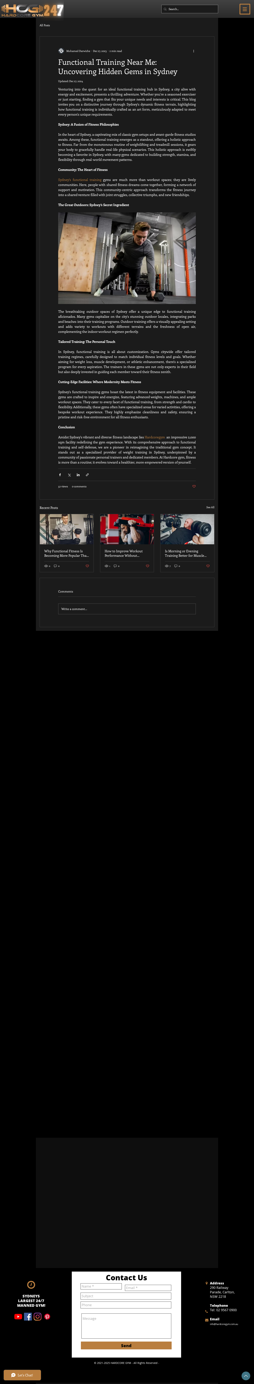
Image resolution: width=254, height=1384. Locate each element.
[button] (244, 9)
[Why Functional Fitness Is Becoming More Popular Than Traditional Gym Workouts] (67, 529)
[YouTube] (18, 1317)
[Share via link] (87, 475)
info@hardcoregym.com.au (224, 1324)
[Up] (246, 1376)
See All (210, 507)
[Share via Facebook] (60, 475)
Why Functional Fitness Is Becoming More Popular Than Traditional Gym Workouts (66, 553)
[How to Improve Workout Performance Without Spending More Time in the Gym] (127, 529)
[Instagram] (37, 1317)
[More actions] (193, 51)
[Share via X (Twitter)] (69, 475)
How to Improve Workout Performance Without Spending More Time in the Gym (125, 553)
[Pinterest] (47, 1317)
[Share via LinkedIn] (78, 475)
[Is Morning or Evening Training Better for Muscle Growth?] (187, 529)
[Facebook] (28, 1317)
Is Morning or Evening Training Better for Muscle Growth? (184, 553)
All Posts (45, 25)
